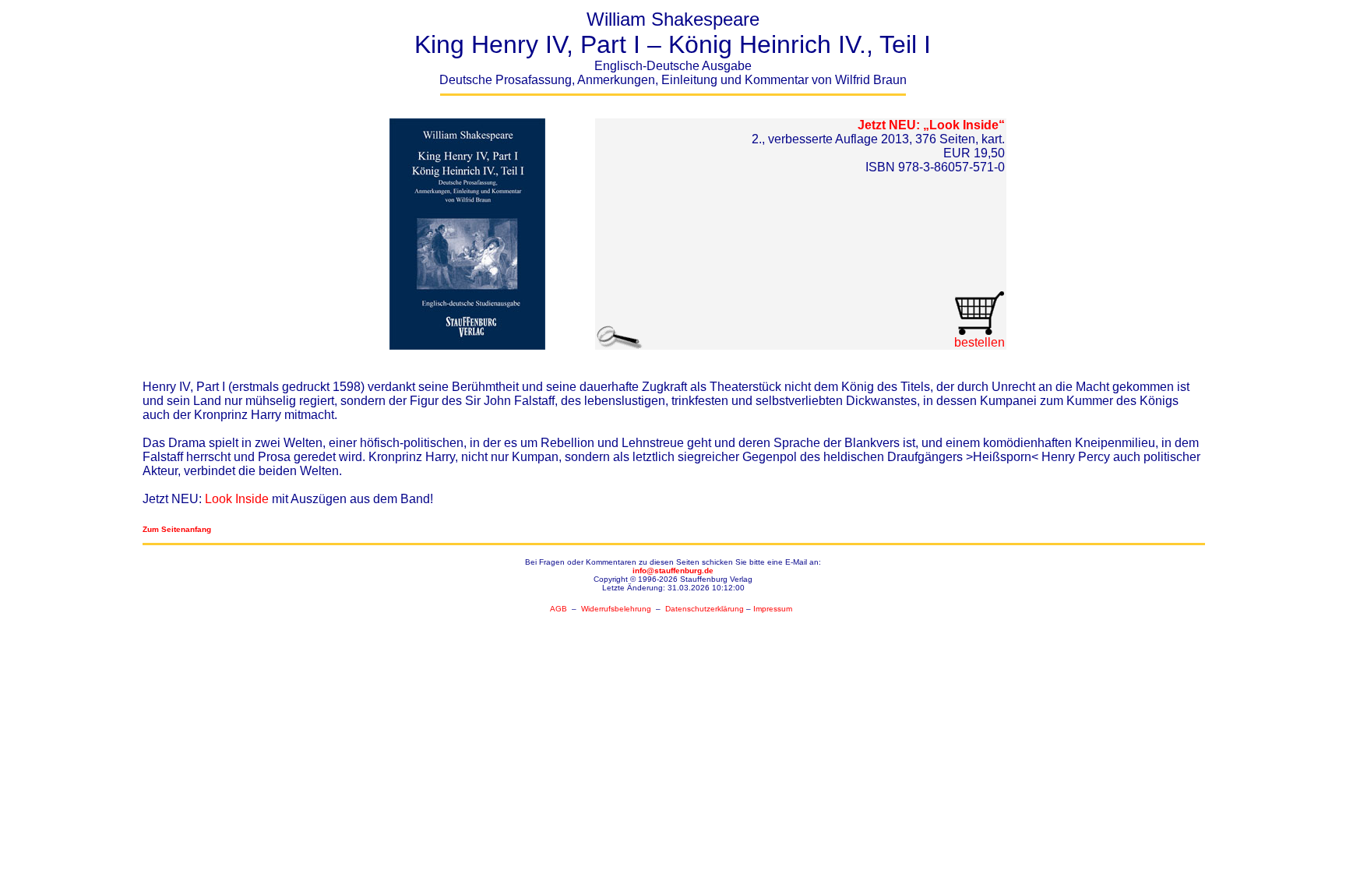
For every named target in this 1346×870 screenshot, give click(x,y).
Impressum (772, 608)
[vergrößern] (467, 230)
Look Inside (237, 498)
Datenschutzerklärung (704, 608)
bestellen (979, 342)
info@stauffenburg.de (673, 570)
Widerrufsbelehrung (616, 608)
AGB (558, 608)
